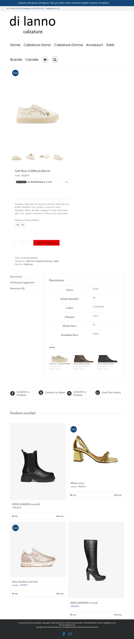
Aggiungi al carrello (46, 242)
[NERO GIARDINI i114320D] (38, 461)
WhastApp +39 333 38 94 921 (33, 8)
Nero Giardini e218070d (24, 581)
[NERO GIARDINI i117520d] (96, 560)
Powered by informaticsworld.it (87, 627)
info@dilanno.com (52, 8)
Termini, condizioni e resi (67, 625)
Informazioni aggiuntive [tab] (22, 282)
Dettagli (61, 516)
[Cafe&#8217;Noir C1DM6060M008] (59, 356)
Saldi (55, 261)
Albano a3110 (77, 483)
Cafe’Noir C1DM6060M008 (59, 364)
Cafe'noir (30, 261)
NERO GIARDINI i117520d (83, 602)
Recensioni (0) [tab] (17, 288)
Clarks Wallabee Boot (81, 364)
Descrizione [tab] (16, 276)
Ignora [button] (112, 2)
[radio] (17, 225)
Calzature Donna (43, 261)
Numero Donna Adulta (27, 220)
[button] (55, 59)
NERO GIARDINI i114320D (26, 504)
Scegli (16, 516)
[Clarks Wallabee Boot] (83, 356)
